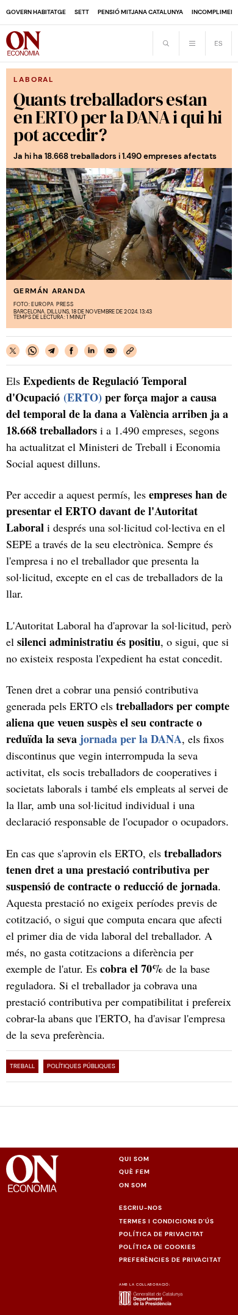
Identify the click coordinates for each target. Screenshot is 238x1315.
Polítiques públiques (81, 1066)
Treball (22, 1066)
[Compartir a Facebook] (71, 350)
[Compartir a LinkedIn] (91, 350)
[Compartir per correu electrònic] (110, 350)
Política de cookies (157, 1247)
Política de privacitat (161, 1234)
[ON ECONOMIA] (23, 43)
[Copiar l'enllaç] (130, 350)
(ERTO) (82, 397)
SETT (81, 12)
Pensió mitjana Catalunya (140, 12)
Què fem (134, 1172)
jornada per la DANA (131, 739)
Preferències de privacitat (170, 1260)
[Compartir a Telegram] (52, 350)
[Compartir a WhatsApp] (32, 350)
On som (133, 1185)
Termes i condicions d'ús (166, 1221)
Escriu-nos (140, 1208)
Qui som (134, 1159)
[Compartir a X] (13, 350)
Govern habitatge (36, 12)
